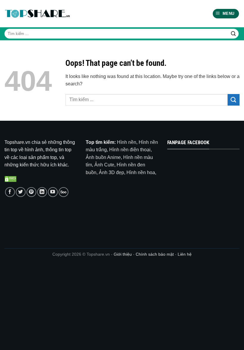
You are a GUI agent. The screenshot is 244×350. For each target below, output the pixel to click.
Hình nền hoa (140, 172)
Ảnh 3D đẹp (111, 172)
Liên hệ (185, 254)
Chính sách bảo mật (155, 254)
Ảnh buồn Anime (103, 157)
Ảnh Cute (104, 164)
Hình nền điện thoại (130, 149)
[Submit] (233, 34)
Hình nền (126, 142)
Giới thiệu (123, 254)
